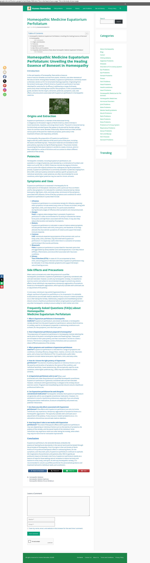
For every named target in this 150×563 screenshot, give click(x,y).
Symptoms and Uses (38, 46)
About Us (96, 557)
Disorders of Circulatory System (111, 67)
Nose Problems (105, 122)
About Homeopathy (107, 49)
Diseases (69, 8)
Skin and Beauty (100, 8)
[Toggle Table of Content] (86, 33)
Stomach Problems (106, 140)
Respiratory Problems (107, 128)
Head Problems (105, 84)
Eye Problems (105, 73)
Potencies (35, 44)
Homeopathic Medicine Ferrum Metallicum (41, 481)
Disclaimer (80, 557)
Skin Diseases (104, 137)
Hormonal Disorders (107, 101)
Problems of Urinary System (109, 125)
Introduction (40, 40)
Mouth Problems (106, 113)
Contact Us (88, 557)
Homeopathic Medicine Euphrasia (39, 479)
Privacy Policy (112, 8)
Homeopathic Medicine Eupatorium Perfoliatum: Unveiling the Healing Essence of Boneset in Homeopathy (58, 37)
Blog (101, 52)
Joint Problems (87, 8)
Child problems (58, 8)
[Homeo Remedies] (29, 8)
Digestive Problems (106, 61)
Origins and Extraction (38, 42)
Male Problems (105, 107)
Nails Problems (105, 116)
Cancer (102, 55)
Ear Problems (104, 70)
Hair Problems (105, 81)
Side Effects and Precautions (40, 48)
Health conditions (106, 87)
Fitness (77, 8)
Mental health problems (108, 110)
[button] (120, 8)
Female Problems (106, 76)
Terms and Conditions (107, 557)
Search (102, 18)
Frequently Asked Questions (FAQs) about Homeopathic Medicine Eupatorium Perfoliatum (57, 50)
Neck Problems (105, 119)
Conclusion (40, 51)
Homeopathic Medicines (36, 477)
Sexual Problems (106, 131)
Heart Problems (105, 90)
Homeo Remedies (41, 8)
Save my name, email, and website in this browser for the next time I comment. (56, 528)
